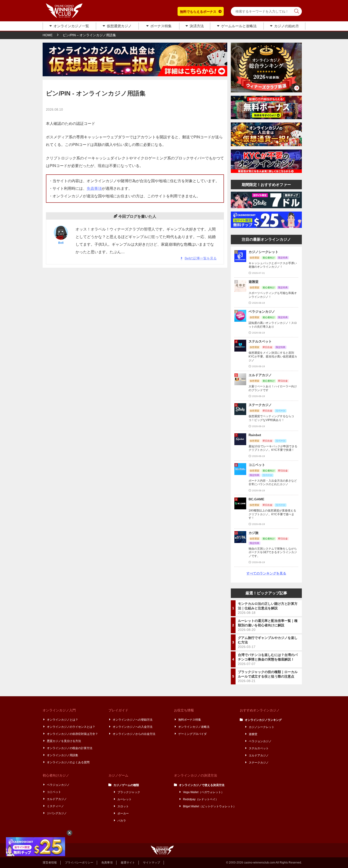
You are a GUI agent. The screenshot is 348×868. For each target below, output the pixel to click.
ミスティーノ (55, 806)
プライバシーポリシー (79, 862)
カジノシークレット (261, 727)
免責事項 (94, 188)
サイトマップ (151, 862)
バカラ (122, 820)
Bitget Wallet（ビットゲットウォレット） (209, 806)
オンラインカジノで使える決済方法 (201, 785)
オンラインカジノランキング (263, 720)
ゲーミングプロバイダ (193, 734)
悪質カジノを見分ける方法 (64, 741)
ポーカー (123, 813)
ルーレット (125, 799)
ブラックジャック (129, 792)
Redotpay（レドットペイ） (200, 799)
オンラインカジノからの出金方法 (134, 734)
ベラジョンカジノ (260, 741)
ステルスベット (259, 748)
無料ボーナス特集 (190, 719)
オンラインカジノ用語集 (62, 755)
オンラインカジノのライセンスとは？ (71, 726)
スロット (123, 806)
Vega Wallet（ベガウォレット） (203, 792)
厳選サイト (128, 862)
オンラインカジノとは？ (62, 719)
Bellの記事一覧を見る (201, 258)
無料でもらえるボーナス (198, 12)
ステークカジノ (259, 762)
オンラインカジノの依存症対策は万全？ (72, 734)
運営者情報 (50, 862)
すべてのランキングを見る (266, 573)
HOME (48, 35)
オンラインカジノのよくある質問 (68, 762)
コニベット (54, 792)
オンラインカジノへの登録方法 (132, 719)
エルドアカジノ (259, 755)
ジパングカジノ (57, 813)
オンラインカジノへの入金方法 (132, 726)
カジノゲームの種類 (126, 785)
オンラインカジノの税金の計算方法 (69, 748)
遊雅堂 (253, 734)
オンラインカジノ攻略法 (194, 726)
